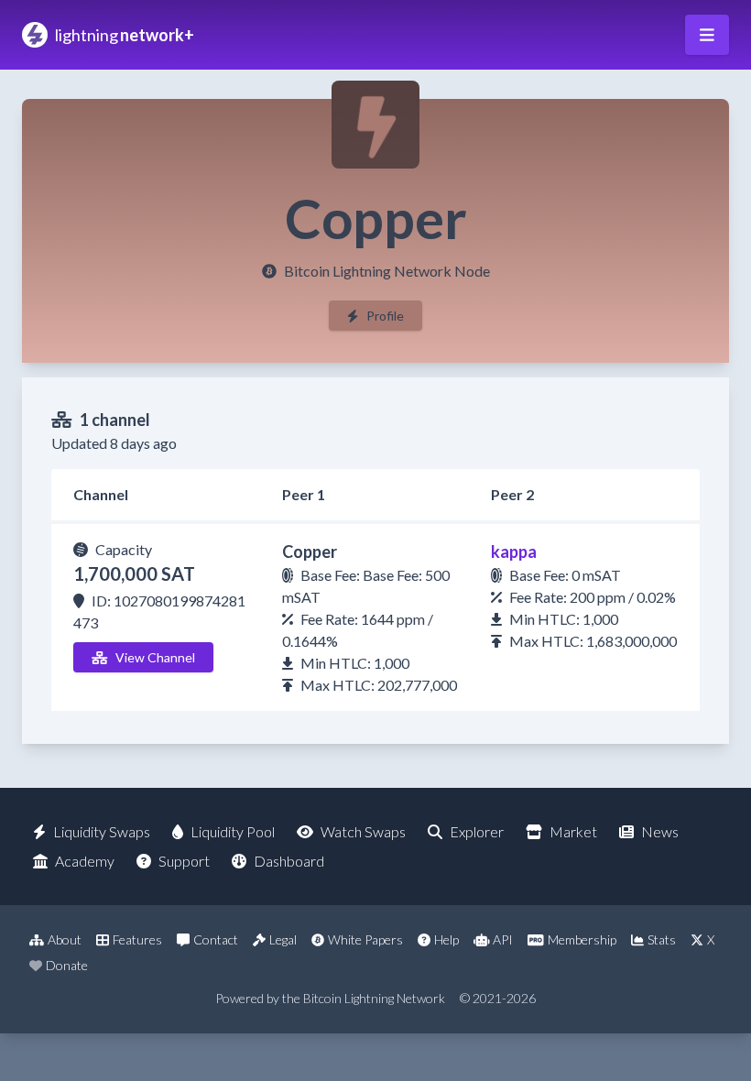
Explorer (477, 831)
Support (184, 860)
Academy (84, 860)
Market (573, 831)
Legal (283, 939)
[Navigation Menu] (707, 35)
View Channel (155, 657)
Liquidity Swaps (101, 831)
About (65, 939)
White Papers (365, 939)
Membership (582, 939)
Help (446, 939)
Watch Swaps (363, 831)
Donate (67, 965)
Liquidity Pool (232, 831)
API (503, 939)
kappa (514, 551)
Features (137, 939)
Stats (662, 939)
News (660, 831)
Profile (385, 315)
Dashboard (289, 860)
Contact (215, 939)
